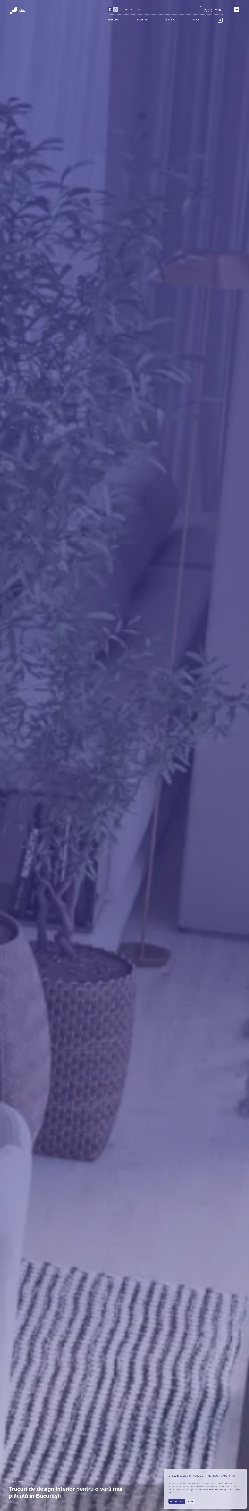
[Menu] (236, 9)
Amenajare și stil (16, 1482)
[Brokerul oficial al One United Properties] (18, 11)
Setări (191, 1501)
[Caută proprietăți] (220, 20)
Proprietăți (113, 20)
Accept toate (176, 1501)
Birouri (196, 20)
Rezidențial (141, 20)
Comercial (170, 20)
